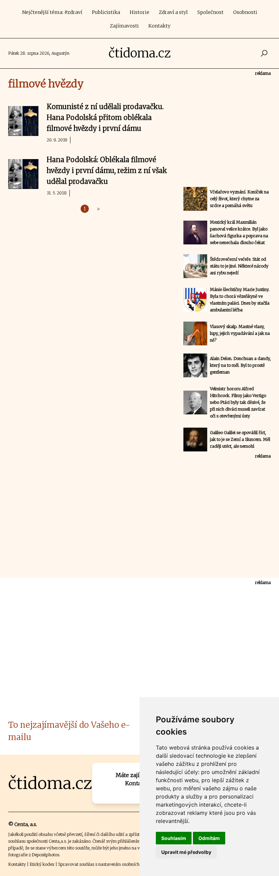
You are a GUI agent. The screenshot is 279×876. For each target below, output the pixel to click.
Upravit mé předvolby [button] (186, 852)
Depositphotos (45, 854)
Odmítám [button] (209, 838)
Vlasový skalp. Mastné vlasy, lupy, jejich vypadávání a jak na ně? (240, 333)
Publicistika (106, 12)
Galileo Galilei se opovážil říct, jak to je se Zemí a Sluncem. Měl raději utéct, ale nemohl (240, 439)
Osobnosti (245, 12)
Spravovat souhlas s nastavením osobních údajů (104, 864)
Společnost (210, 12)
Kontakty (159, 26)
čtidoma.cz (140, 53)
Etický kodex (42, 864)
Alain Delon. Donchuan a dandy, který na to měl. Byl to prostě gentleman (240, 365)
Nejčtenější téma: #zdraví (52, 12)
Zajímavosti (124, 26)
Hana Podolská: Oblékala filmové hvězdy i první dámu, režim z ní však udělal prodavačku (107, 170)
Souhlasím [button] (173, 838)
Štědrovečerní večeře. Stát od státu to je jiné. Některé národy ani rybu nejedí (239, 266)
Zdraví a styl (173, 12)
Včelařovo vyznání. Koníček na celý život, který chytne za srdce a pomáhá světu (239, 198)
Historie (139, 12)
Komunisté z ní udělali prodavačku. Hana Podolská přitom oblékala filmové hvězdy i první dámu (105, 117)
